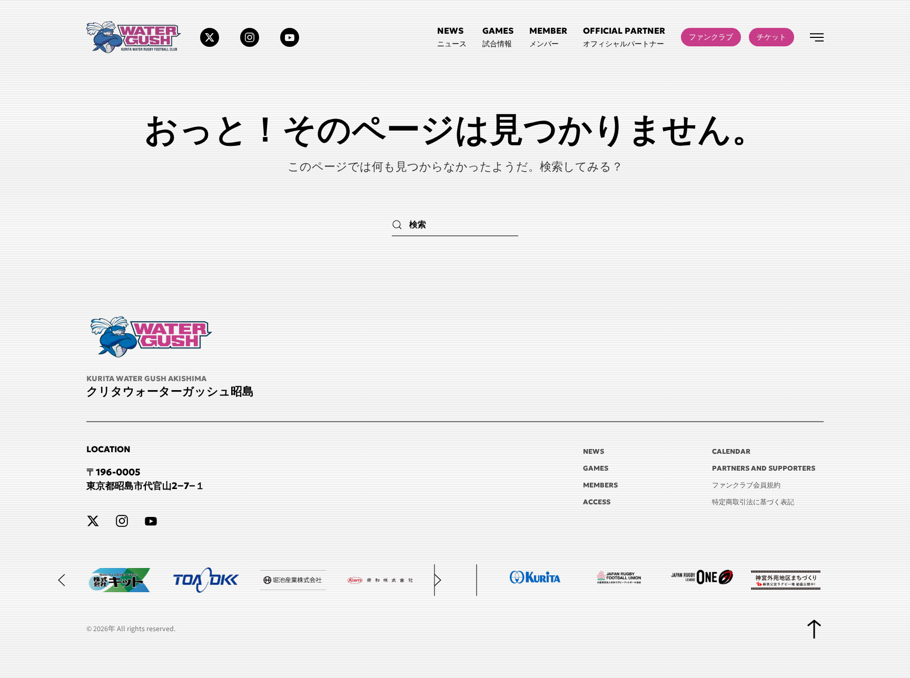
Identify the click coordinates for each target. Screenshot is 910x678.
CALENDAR (731, 451)
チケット (771, 37)
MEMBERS (600, 485)
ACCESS (596, 501)
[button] (624, 37)
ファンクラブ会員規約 (746, 485)
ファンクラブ (711, 37)
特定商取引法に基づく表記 (753, 501)
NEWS (593, 451)
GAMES (595, 468)
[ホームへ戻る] (135, 37)
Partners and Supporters (763, 468)
